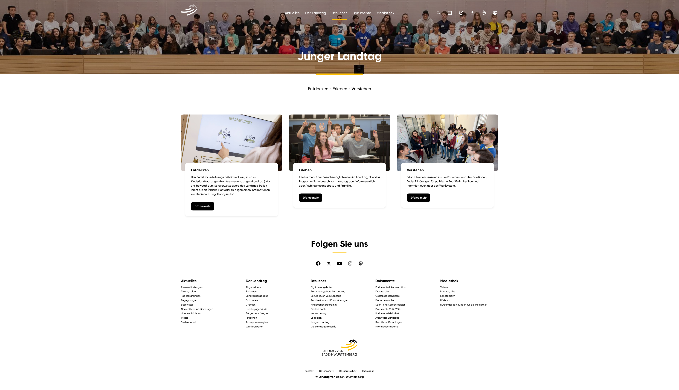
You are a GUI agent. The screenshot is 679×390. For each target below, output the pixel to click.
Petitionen (251, 317)
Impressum (368, 370)
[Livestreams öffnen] (461, 12)
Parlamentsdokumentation (390, 287)
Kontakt (309, 370)
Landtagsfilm (447, 295)
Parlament (251, 291)
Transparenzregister (257, 322)
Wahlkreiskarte (254, 326)
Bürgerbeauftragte (257, 313)
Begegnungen (189, 300)
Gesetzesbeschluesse (387, 295)
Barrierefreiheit (347, 370)
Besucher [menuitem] (339, 13)
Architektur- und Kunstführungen (329, 300)
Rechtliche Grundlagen (388, 322)
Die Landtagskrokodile (323, 326)
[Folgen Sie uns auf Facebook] (318, 263)
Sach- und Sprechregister (390, 304)
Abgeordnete (253, 287)
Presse (184, 317)
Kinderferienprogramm (324, 304)
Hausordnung (318, 313)
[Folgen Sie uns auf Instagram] (350, 263)
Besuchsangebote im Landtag (328, 291)
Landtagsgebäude (256, 308)
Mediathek (449, 281)
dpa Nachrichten (191, 313)
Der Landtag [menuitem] (315, 13)
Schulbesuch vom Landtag (326, 295)
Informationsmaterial (387, 326)
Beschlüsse (187, 304)
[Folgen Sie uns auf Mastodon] (361, 263)
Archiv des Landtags (387, 317)
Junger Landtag (320, 322)
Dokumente (385, 281)
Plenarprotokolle (384, 300)
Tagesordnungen (191, 295)
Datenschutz (326, 370)
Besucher (318, 281)
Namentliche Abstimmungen (197, 308)
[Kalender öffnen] (450, 12)
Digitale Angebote (321, 287)
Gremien (251, 304)
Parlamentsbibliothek (387, 313)
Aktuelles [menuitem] (292, 13)
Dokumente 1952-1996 (388, 308)
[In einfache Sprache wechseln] (472, 12)
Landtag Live (447, 291)
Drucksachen (382, 291)
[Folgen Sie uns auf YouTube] (339, 263)
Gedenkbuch (318, 308)
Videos (444, 287)
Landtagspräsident (257, 295)
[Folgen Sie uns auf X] (329, 263)
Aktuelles (188, 281)
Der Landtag (256, 281)
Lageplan (316, 317)
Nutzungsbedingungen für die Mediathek (463, 304)
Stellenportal (188, 322)
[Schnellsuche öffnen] (438, 12)
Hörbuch (445, 300)
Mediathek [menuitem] (385, 13)
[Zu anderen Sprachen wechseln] (495, 12)
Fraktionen (252, 300)
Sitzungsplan (188, 291)
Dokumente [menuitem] (361, 13)
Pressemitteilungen (191, 287)
